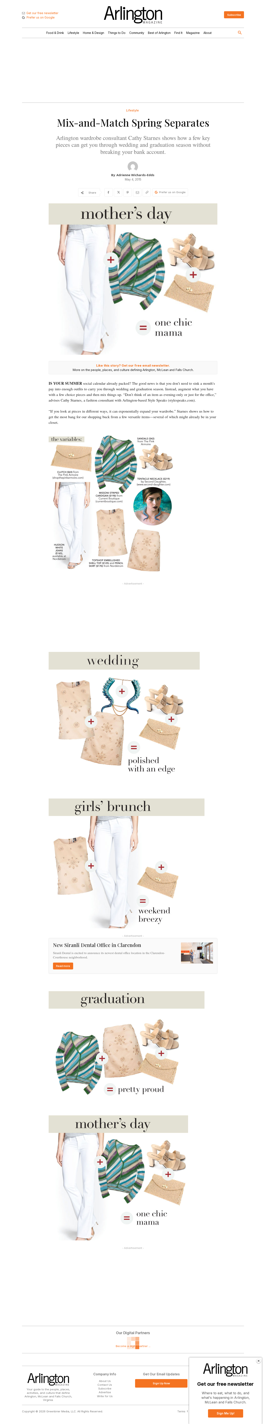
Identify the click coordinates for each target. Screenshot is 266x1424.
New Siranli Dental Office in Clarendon (97, 945)
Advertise (105, 1392)
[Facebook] (108, 192)
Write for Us (105, 1396)
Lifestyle (132, 110)
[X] (118, 192)
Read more (63, 966)
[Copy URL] (147, 192)
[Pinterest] (127, 192)
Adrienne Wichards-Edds (135, 175)
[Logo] (133, 14)
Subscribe (104, 1388)
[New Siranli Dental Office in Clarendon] (197, 953)
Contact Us (104, 1384)
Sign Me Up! (225, 1413)
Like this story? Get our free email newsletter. (133, 365)
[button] (240, 33)
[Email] (137, 192)
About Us (105, 1381)
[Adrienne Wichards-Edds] (133, 166)
